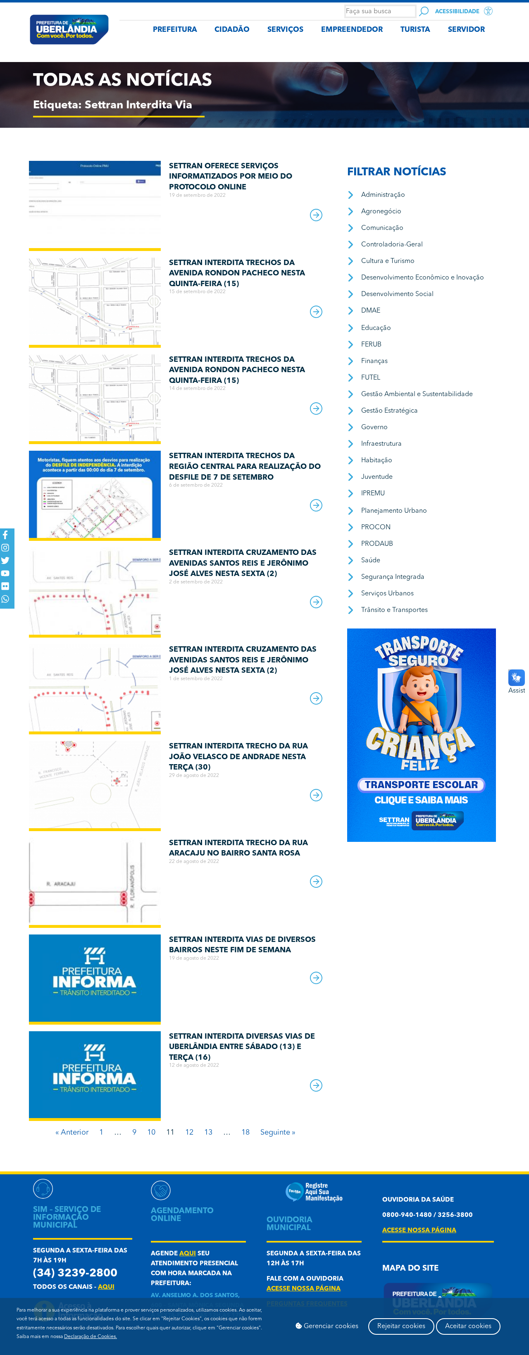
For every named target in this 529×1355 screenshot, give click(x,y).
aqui (106, 1287)
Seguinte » (277, 1132)
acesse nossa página (304, 1289)
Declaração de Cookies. (90, 1336)
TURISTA (415, 29)
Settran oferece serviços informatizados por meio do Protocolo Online (230, 177)
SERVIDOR (466, 29)
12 (189, 1132)
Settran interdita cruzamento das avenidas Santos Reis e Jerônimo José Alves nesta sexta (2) (243, 563)
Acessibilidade (457, 11)
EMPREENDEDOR (352, 29)
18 (245, 1132)
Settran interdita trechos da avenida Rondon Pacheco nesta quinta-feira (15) (237, 273)
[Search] (424, 11)
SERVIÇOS (285, 29)
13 (208, 1132)
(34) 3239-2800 (75, 1273)
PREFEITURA (175, 29)
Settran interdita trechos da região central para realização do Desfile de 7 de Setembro (245, 466)
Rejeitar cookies (401, 1326)
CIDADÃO (232, 29)
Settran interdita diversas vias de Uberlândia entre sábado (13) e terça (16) (242, 1047)
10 (151, 1132)
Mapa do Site (410, 1269)
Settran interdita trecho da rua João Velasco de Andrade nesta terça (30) (238, 757)
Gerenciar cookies (330, 1326)
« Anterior (71, 1132)
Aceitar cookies (468, 1326)
